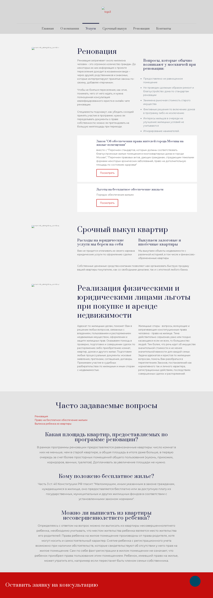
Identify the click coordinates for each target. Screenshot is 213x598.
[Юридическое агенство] (106, 12)
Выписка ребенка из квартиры (53, 423)
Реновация (41, 416)
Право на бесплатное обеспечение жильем (61, 420)
